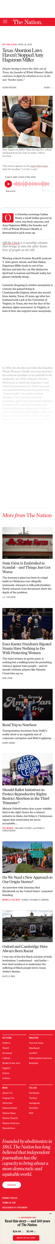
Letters (6, 1078)
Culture (6, 1058)
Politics (6, 1043)
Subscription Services (40, 1058)
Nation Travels (10, 1118)
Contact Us (8, 1098)
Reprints (33, 1063)
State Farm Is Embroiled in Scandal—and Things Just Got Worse (26, 567)
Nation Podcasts (11, 1123)
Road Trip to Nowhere (19, 725)
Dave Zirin (7, 678)
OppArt (6, 1068)
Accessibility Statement (15, 1207)
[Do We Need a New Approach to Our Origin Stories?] (27, 857)
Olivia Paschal (9, 87)
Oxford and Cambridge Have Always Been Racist (25, 948)
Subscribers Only (28, 1218)
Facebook (34, 1093)
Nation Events (9, 1108)
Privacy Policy (10, 1198)
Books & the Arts (11, 899)
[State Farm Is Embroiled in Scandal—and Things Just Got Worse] (27, 543)
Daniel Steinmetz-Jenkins (35, 899)
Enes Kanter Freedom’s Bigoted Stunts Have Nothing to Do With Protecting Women (26, 648)
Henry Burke (8, 743)
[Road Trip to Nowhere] (27, 704)
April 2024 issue (39, 166)
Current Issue (36, 1043)
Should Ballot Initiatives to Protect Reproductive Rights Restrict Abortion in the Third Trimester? (25, 796)
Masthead (34, 1048)
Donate (11, 1185)
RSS (31, 1113)
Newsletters (8, 1128)
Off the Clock (9, 44)
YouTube (33, 1108)
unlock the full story (26, 1238)
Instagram (34, 1103)
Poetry (5, 1073)
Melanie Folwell (24, 828)
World (5, 1048)
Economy (7, 1053)
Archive (33, 1053)
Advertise (7, 1103)
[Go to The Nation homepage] (27, 22)
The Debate (7, 828)
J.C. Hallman (9, 597)
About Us (7, 1093)
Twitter (33, 1098)
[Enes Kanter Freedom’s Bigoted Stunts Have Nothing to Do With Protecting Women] (27, 624)
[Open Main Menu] (5, 21)
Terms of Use (9, 1203)
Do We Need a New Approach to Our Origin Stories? (27, 879)
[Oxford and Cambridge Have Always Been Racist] (27, 926)
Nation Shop (8, 1113)
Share (47, 87)
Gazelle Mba (8, 976)
